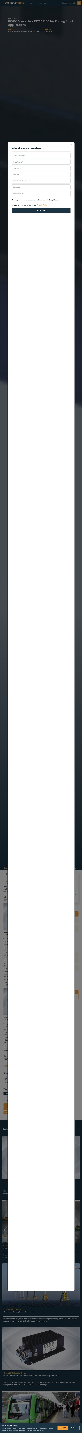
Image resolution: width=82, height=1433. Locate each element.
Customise (74, 1428)
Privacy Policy (42, 205)
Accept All (63, 1428)
